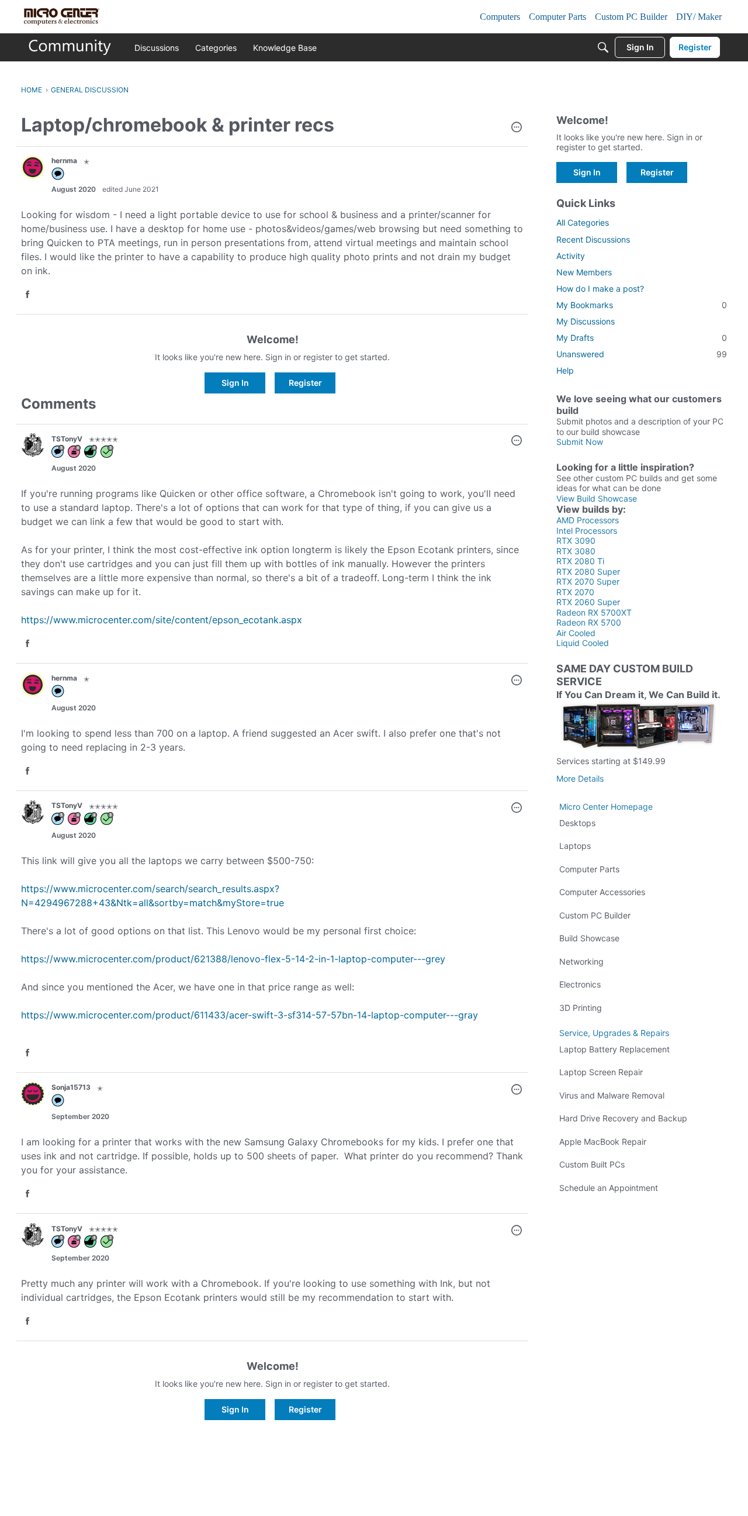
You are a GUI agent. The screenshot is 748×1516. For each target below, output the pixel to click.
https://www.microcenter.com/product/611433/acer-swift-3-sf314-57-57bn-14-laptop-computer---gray (249, 1015)
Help (565, 370)
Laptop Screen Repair (601, 1072)
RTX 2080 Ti (580, 561)
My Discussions (585, 321)
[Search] (603, 47)
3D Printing (580, 1008)
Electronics (580, 984)
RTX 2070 (575, 592)
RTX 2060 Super (588, 602)
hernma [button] (64, 160)
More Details (580, 778)
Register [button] (305, 383)
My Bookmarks (641, 305)
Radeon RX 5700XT (594, 612)
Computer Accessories (602, 892)
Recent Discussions (593, 239)
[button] (517, 128)
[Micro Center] (70, 47)
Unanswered (641, 354)
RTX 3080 (575, 551)
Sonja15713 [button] (71, 1087)
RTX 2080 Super (588, 571)
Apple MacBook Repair (602, 1142)
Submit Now (579, 442)
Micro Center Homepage (606, 806)
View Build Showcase (596, 498)
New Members (584, 272)
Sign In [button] (235, 383)
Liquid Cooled (582, 643)
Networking (581, 961)
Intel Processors (586, 531)
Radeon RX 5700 (588, 622)
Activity (570, 256)
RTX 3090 (575, 540)
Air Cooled (575, 633)
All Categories (582, 222)
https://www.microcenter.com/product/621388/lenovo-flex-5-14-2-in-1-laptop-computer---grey (233, 959)
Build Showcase (589, 938)
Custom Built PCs (592, 1164)
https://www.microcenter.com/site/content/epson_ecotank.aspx (161, 620)
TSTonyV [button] (66, 438)
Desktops (577, 823)
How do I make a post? (600, 288)
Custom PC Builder (595, 915)
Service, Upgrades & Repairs (614, 1033)
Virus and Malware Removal (611, 1095)
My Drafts (641, 338)
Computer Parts (589, 869)
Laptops (575, 846)
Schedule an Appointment (608, 1188)
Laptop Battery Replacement (614, 1049)
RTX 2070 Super (587, 581)
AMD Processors (587, 520)
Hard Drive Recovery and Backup (623, 1118)
